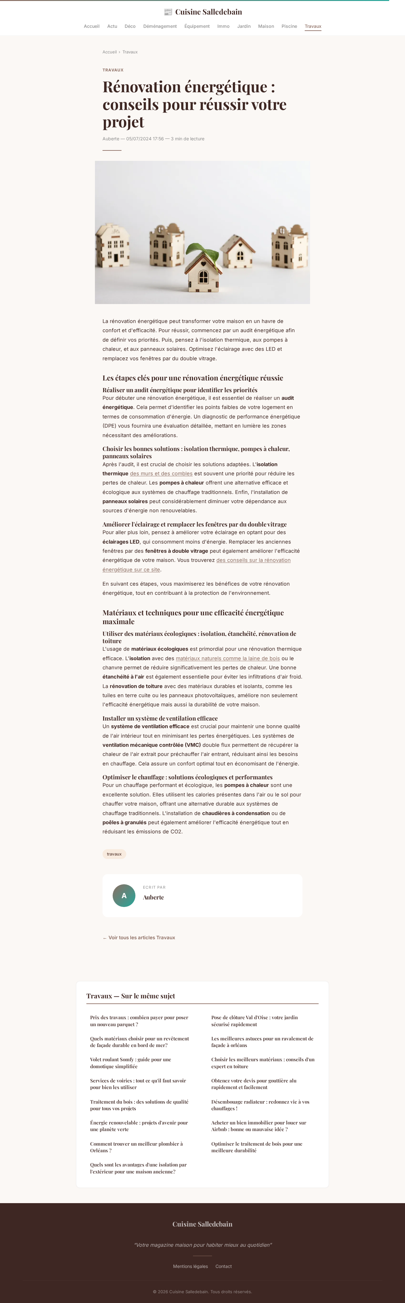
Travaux (313, 26)
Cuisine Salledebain (202, 11)
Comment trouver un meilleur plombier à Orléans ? (136, 1147)
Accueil (92, 26)
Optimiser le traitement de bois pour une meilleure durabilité (256, 1147)
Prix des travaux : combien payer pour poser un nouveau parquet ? (139, 1020)
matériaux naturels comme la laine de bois (228, 658)
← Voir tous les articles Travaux (139, 938)
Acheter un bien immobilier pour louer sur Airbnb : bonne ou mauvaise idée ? (258, 1125)
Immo (223, 26)
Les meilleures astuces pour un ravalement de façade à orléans (262, 1041)
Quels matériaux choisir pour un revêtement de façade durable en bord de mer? (139, 1041)
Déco (130, 26)
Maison (266, 26)
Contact (223, 1266)
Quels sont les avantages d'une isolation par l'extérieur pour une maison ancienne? (138, 1167)
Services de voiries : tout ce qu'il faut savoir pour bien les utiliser (138, 1083)
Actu (112, 26)
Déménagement (160, 26)
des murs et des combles (161, 473)
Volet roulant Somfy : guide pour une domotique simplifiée (130, 1062)
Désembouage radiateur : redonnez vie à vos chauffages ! (260, 1105)
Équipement (197, 26)
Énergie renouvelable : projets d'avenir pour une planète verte (139, 1125)
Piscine (289, 26)
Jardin (244, 26)
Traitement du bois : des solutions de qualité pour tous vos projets (139, 1105)
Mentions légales (190, 1266)
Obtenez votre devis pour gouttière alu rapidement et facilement (253, 1083)
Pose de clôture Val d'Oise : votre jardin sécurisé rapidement (254, 1020)
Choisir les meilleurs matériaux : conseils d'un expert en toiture (263, 1062)
